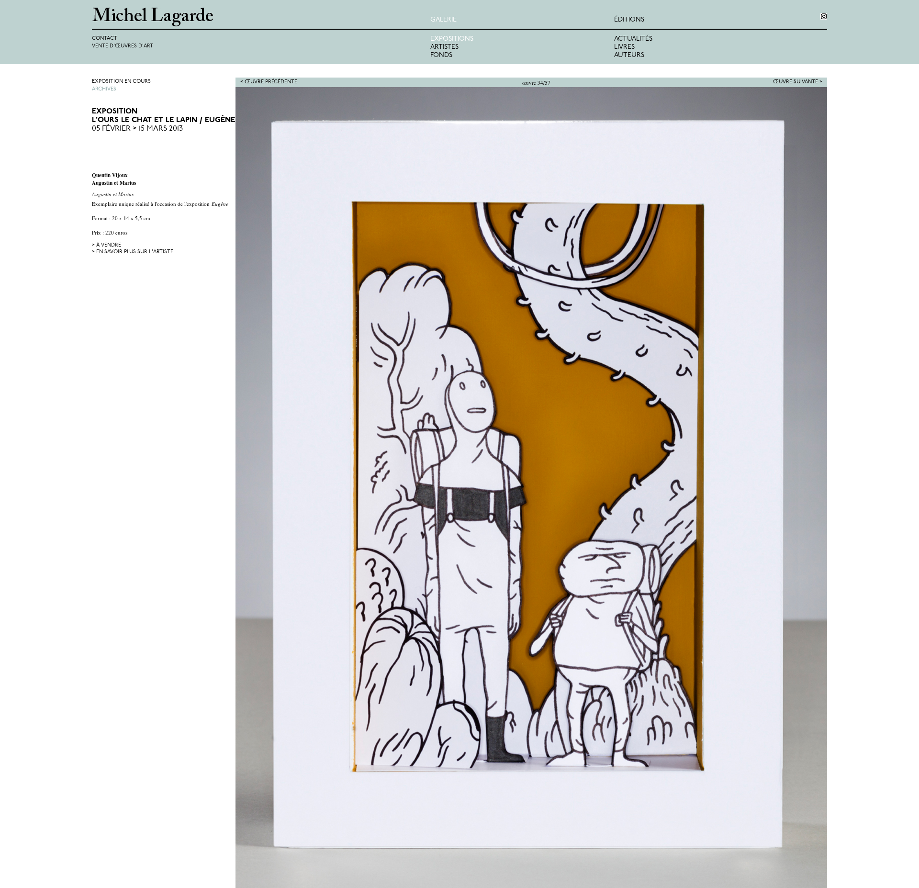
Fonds (441, 55)
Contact (104, 38)
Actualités (633, 39)
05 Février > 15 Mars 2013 (137, 129)
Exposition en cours (121, 81)
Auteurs (629, 55)
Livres (624, 47)
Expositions (451, 39)
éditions (629, 19)
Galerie (443, 19)
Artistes (444, 47)
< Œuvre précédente (268, 82)
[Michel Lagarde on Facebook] (823, 16)
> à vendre (106, 245)
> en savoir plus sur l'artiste (132, 252)
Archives (104, 89)
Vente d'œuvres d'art (122, 46)
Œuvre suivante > (797, 82)
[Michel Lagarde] (261, 17)
